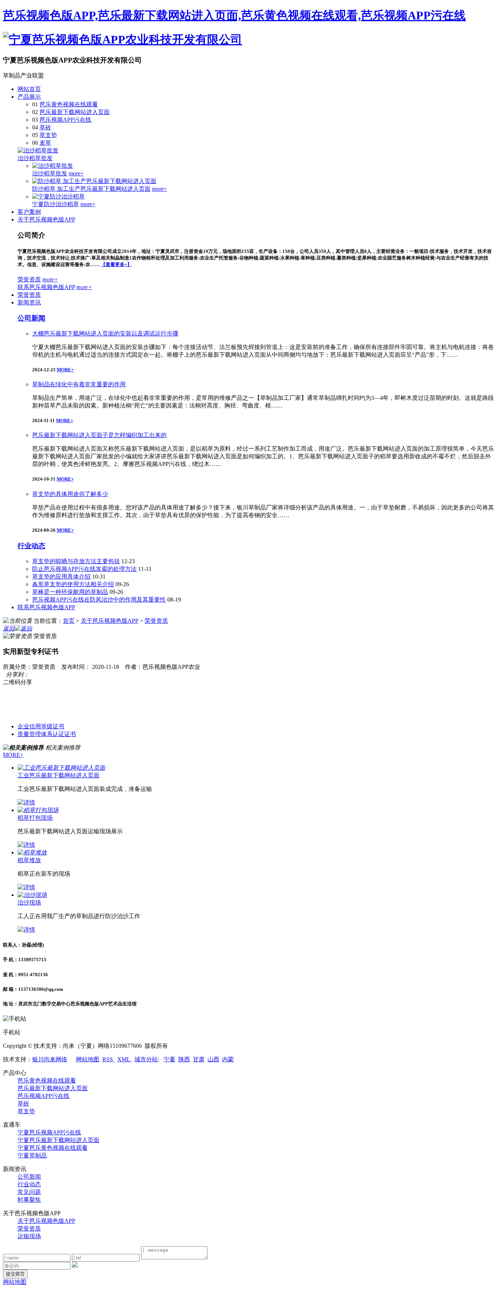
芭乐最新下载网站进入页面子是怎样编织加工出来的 (99, 435)
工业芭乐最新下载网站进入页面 (58, 775)
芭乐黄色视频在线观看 (68, 104)
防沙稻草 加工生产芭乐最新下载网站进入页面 (91, 189)
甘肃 (199, 1059)
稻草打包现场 (35, 818)
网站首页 (29, 89)
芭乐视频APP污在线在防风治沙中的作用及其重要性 (99, 599)
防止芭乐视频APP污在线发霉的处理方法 (84, 569)
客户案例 (29, 212)
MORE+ (65, 369)
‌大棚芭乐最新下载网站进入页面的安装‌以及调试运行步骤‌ (105, 333)
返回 (9, 628)
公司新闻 (31, 318)
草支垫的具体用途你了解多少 (70, 494)
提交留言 (15, 1274)
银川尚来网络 (49, 1059)
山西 (213, 1059)
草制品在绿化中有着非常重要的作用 (79, 384)
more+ (76, 173)
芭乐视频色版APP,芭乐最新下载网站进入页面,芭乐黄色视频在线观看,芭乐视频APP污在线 (234, 15)
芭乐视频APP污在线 (65, 120)
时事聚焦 (29, 1200)
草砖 (45, 127)
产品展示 (29, 97)
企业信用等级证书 (41, 726)
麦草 (45, 143)
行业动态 (31, 546)
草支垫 (48, 135)
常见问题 (29, 1192)
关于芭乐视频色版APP (46, 219)
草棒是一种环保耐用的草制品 (70, 592)
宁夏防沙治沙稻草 (55, 204)
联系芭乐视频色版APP (46, 287)
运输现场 (29, 1236)
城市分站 (146, 1059)
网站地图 (87, 1059)
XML (124, 1059)
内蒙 (228, 1059)
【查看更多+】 (116, 264)
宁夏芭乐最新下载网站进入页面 (58, 1140)
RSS (108, 1059)
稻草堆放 (29, 860)
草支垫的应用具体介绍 (61, 576)
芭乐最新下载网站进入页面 (74, 112)
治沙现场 (29, 902)
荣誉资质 (29, 279)
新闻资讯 (29, 302)
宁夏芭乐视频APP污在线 (49, 1132)
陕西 (184, 1059)
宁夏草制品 (32, 1155)
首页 (69, 621)
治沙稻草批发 (35, 158)
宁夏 (169, 1059)
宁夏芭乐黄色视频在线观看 (53, 1148)
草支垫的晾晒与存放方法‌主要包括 (76, 561)
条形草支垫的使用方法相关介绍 (73, 584)
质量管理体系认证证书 (47, 734)
